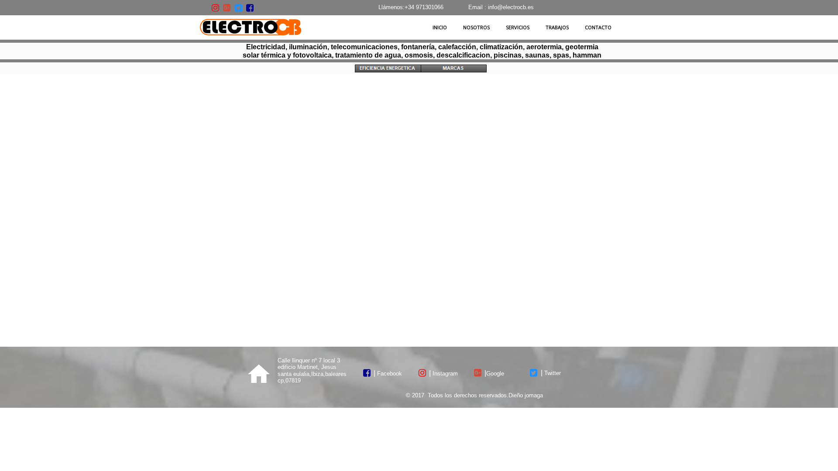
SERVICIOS (517, 27)
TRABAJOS (557, 27)
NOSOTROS (476, 27)
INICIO (440, 27)
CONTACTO (598, 27)
